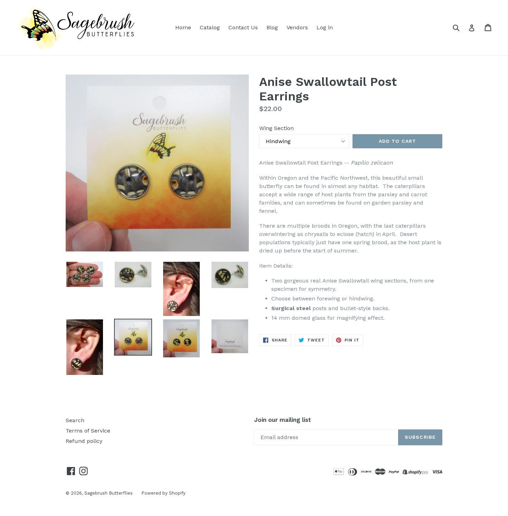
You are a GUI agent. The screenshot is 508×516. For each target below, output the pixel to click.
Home (183, 27)
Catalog (210, 27)
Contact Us (243, 27)
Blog (272, 27)
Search (75, 420)
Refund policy (84, 441)
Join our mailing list (282, 419)
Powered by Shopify (163, 493)
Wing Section (276, 128)
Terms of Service (88, 430)
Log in (325, 27)
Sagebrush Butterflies (108, 493)
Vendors (297, 27)
